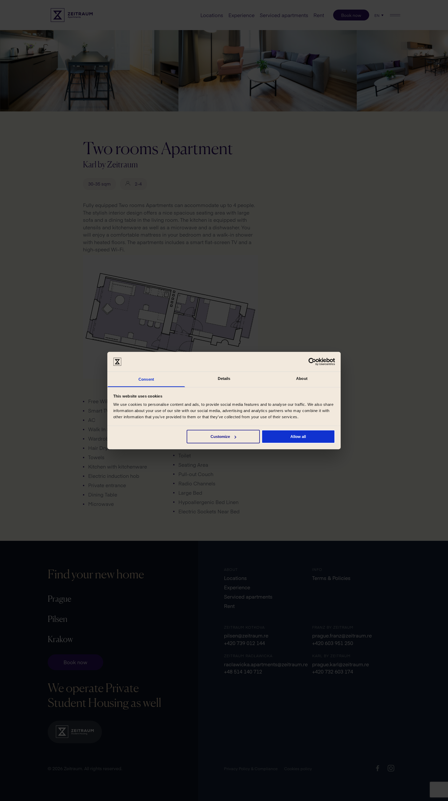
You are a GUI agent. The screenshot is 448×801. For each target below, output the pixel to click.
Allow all (298, 436)
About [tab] (301, 378)
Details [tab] (224, 378)
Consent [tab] (146, 379)
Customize (220, 436)
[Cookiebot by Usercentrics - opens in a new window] (312, 362)
